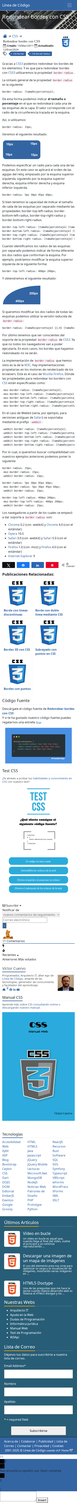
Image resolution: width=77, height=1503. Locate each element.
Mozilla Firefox (53, 374)
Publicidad (45, 1441)
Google (7, 1205)
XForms (58, 1191)
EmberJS (8, 1196)
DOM (6, 1187)
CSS (15, 36)
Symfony (59, 1169)
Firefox (13, 547)
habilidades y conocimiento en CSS (37, 780)
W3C (27, 365)
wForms (58, 1182)
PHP (30, 1200)
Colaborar (28, 1441)
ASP (5, 1155)
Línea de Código (16, 5)
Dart (5, 1178)
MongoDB (34, 1178)
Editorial (8, 1191)
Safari (38, 417)
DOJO (6, 1182)
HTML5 (32, 1146)
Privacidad (41, 1446)
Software (59, 1155)
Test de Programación (25, 1333)
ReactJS (58, 1142)
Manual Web (19, 1328)
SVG (55, 1164)
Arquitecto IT (19, 1310)
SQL (55, 1160)
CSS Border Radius (41, 53)
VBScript (58, 1178)
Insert (42, 1500)
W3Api (14, 1337)
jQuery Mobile (37, 1164)
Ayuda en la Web (21, 1315)
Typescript (60, 1173)
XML (55, 1196)
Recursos (59, 1146)
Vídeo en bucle (37, 1233)
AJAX (5, 1151)
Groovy (7, 1209)
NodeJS (32, 1182)
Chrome (14, 525)
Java (30, 1151)
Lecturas (33, 1169)
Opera (12, 534)
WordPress (60, 1187)
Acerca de (11, 1441)
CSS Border (18, 53)
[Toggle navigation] (69, 5)
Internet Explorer (20, 556)
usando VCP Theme (58, 1450)
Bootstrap (9, 1164)
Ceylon (7, 1169)
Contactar (24, 1446)
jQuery (32, 1160)
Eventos (7, 1200)
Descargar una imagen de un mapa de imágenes (47, 1258)
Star (39, 723)
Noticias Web (36, 1187)
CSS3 (19, 64)
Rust (56, 1151)
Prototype (34, 1205)
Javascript (34, 1155)
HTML (31, 1142)
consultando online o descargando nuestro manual (31, 1006)
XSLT (56, 1200)
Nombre (10, 1384)
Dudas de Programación (27, 1319)
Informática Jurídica (24, 1324)
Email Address (15, 1366)
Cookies (58, 1446)
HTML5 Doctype (38, 1283)
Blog (5, 1160)
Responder (10, 1489)
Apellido (10, 1402)
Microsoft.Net (37, 1173)
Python (32, 1209)
